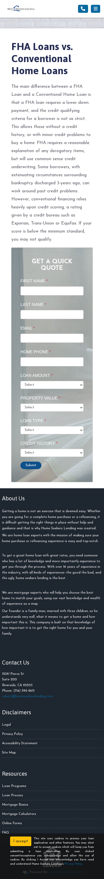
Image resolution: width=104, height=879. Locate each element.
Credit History (39, 443)
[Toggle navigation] (95, 9)
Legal (6, 724)
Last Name (33, 304)
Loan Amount (36, 375)
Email (27, 328)
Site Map (9, 752)
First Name (34, 281)
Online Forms (12, 823)
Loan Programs (14, 786)
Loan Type (33, 421)
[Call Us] (83, 9)
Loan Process (12, 795)
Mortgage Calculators (19, 814)
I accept (20, 841)
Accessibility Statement (20, 743)
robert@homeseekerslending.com (27, 696)
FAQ (5, 832)
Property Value (40, 398)
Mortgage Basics (15, 804)
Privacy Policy (12, 734)
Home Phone (35, 352)
